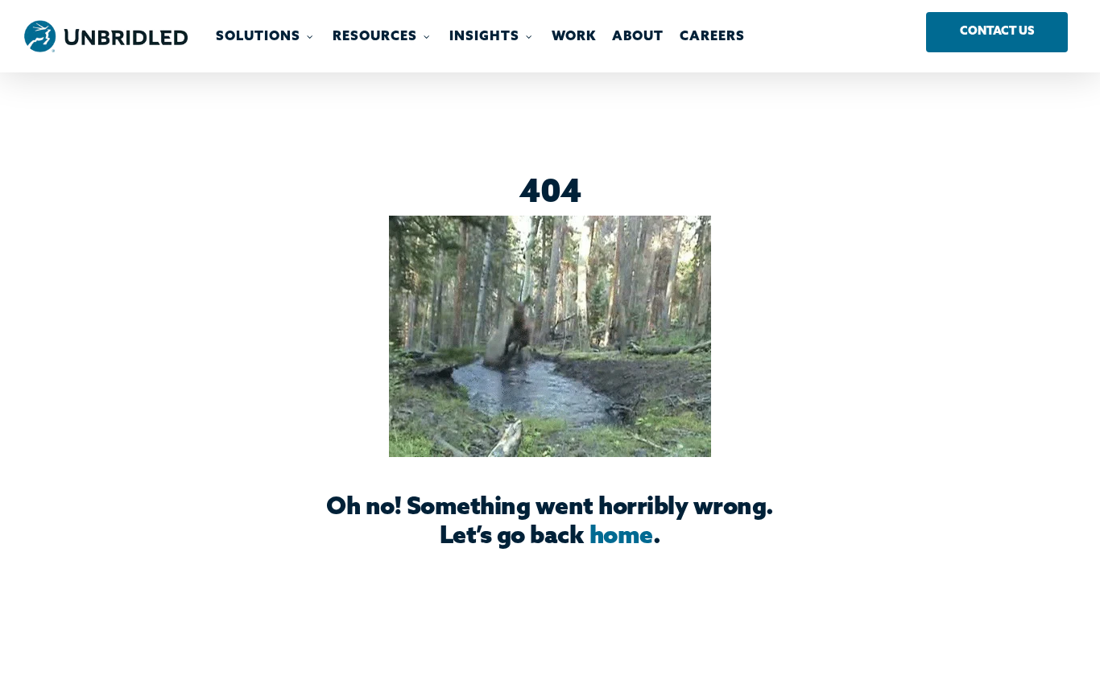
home (621, 536)
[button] (997, 32)
